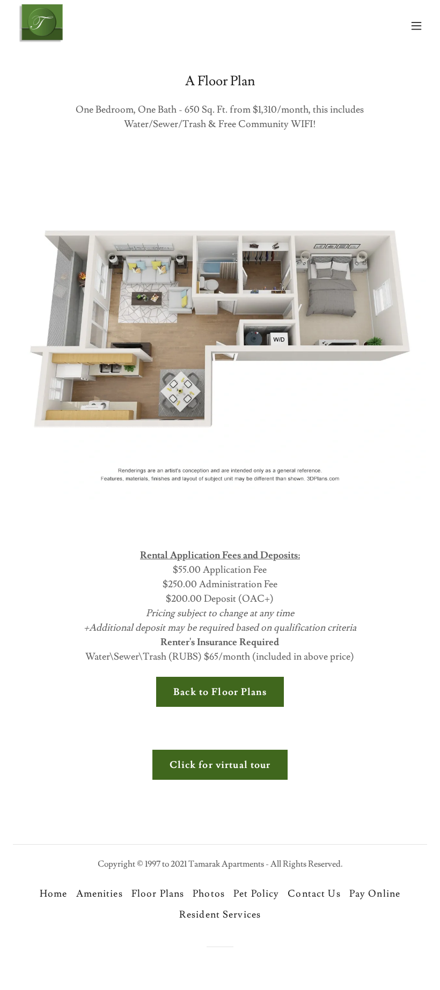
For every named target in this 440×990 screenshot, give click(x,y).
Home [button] (54, 894)
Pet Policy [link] (256, 894)
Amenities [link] (99, 894)
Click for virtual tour (220, 765)
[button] (416, 25)
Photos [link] (209, 894)
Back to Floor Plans (220, 692)
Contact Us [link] (314, 894)
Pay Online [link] (374, 894)
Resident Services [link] (220, 914)
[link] (40, 25)
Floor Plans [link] (157, 894)
